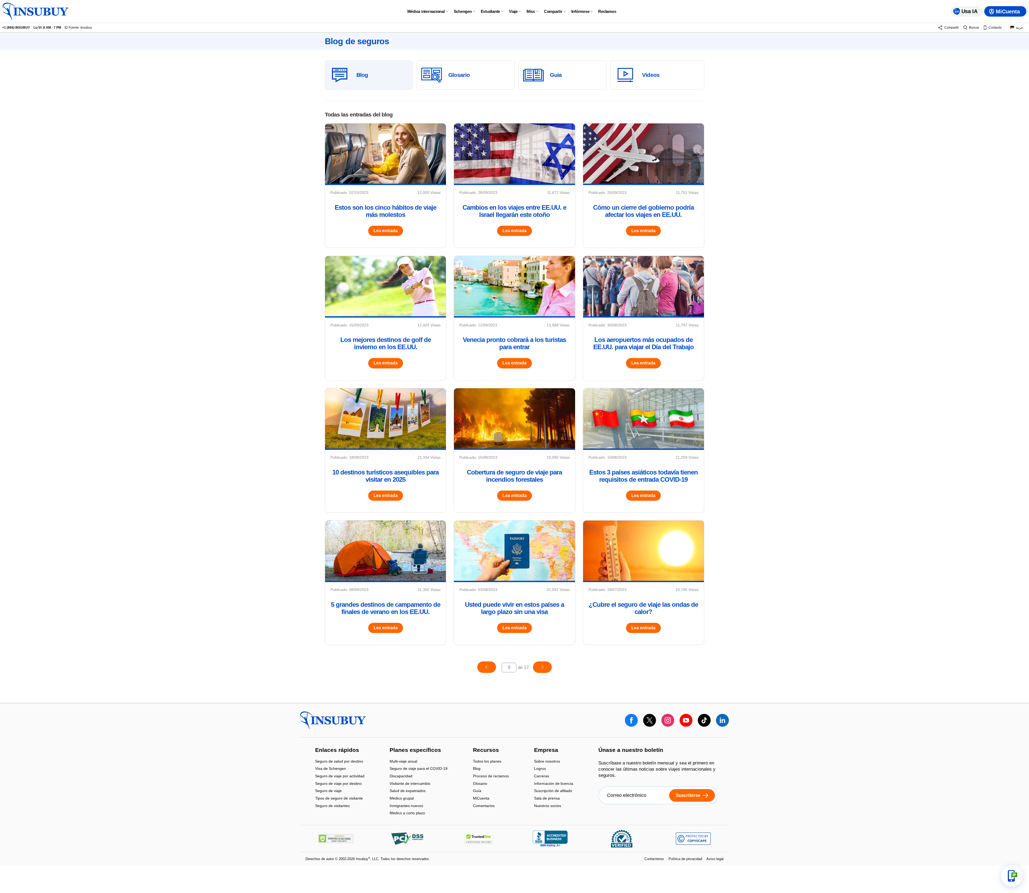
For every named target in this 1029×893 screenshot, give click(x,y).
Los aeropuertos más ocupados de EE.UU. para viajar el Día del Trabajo (643, 343)
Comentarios (484, 805)
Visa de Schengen (330, 769)
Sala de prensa (547, 798)
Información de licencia (553, 784)
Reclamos (607, 11)
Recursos (486, 750)
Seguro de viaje (328, 791)
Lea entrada (386, 230)
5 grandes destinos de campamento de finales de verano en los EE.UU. (385, 608)
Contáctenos (654, 859)
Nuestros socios (547, 805)
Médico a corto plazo (407, 813)
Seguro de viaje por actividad (339, 776)
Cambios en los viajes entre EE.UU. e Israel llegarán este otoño (514, 211)
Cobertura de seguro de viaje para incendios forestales (514, 476)
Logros (540, 769)
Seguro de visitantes (332, 805)
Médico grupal (402, 798)
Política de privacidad (685, 859)
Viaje (513, 11)
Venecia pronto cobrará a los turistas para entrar (514, 343)
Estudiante (490, 11)
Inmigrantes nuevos (406, 806)
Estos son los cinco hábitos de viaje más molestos (385, 211)
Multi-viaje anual (403, 761)
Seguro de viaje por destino (338, 784)
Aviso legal (715, 859)
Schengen (463, 11)
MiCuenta (481, 798)
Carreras (541, 776)
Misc (531, 11)
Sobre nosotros (547, 761)
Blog (476, 769)
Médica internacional (426, 11)
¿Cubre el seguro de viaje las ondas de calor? (643, 608)
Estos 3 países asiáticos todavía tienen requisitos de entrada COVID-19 (643, 476)
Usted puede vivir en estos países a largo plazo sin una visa (514, 608)
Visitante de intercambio (410, 784)
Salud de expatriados (408, 791)
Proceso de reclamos (491, 776)
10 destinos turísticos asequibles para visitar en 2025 (385, 476)
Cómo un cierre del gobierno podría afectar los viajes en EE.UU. (643, 211)
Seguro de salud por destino (339, 761)
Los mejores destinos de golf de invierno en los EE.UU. (385, 343)
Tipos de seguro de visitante (339, 798)
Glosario (480, 784)
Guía (477, 791)
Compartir (553, 11)
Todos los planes (487, 761)
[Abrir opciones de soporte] (1012, 876)
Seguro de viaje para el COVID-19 (419, 769)
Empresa (546, 750)
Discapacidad (401, 776)
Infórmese (580, 11)
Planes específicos (415, 750)
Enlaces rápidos (337, 750)
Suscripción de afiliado (553, 791)
